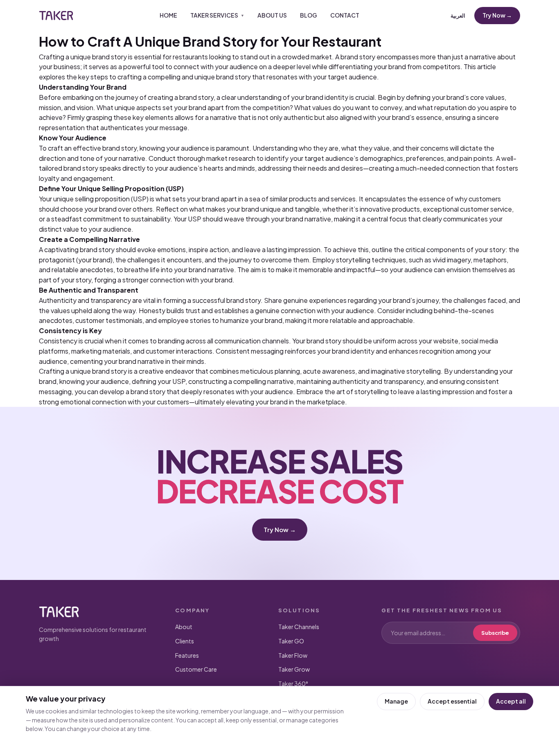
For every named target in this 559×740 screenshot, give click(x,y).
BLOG (308, 15)
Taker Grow (294, 669)
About (183, 626)
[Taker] (56, 15)
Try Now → (497, 15)
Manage (396, 701)
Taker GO (291, 641)
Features (187, 655)
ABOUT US (272, 15)
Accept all (511, 701)
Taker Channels (298, 626)
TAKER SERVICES (217, 15)
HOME (168, 15)
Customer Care (196, 669)
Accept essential (452, 701)
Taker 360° (293, 683)
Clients (184, 641)
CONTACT (344, 15)
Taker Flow (292, 655)
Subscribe (495, 632)
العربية (458, 15)
